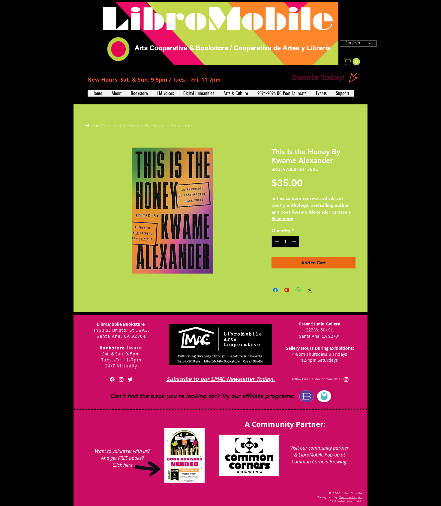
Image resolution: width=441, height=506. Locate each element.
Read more (282, 218)
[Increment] (294, 241)
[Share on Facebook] (275, 290)
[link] (353, 61)
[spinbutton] (285, 241)
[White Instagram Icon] (121, 379)
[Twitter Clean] (130, 379)
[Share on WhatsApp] (298, 290)
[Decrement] (276, 241)
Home (93, 126)
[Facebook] (112, 379)
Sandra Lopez (350, 497)
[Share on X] (309, 290)
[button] (116, 93)
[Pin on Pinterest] (286, 290)
